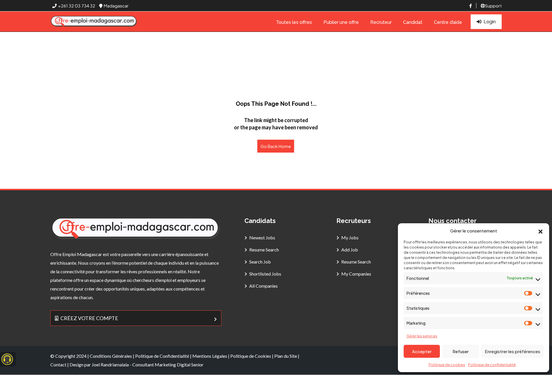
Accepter (422, 351)
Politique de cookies (447, 365)
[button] (540, 231)
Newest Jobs (262, 237)
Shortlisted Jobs (265, 273)
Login (490, 21)
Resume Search (264, 249)
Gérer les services (422, 336)
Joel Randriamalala (110, 364)
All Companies (263, 286)
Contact (58, 364)
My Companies (356, 273)
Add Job (349, 249)
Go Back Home (275, 146)
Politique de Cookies (250, 356)
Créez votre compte (89, 318)
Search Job (260, 261)
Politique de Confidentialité (162, 356)
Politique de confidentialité (492, 365)
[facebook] (470, 5)
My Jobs (350, 237)
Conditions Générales (111, 356)
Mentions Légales (209, 356)
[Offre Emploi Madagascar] (94, 21)
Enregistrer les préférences (512, 351)
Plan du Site (285, 356)
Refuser (461, 351)
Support (493, 5)
